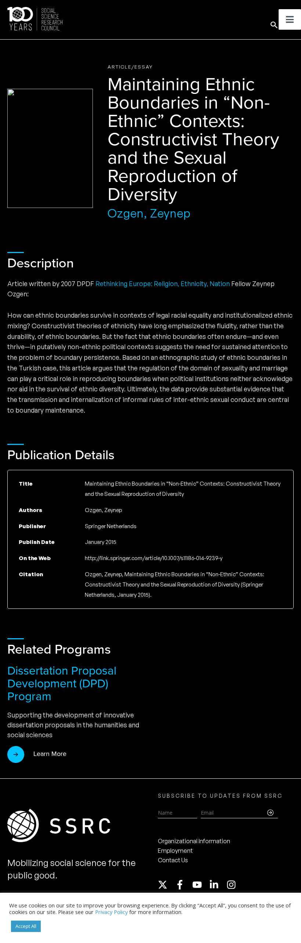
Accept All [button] (25, 926)
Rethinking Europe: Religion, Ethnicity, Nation (162, 283)
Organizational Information (194, 841)
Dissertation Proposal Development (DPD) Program (61, 683)
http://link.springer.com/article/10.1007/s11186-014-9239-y (153, 558)
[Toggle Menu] (290, 19)
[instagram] (232, 884)
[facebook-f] (183, 884)
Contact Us (173, 860)
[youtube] (200, 884)
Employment (175, 850)
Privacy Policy (111, 911)
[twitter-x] (166, 884)
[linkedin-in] (217, 884)
